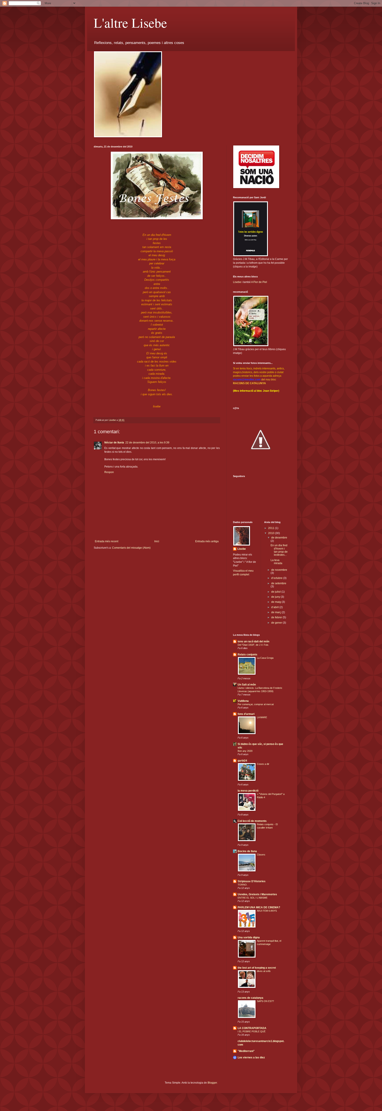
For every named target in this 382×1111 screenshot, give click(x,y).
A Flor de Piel (259, 282)
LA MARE (262, 717)
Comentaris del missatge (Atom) (131, 547)
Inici (156, 541)
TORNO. (242, 884)
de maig (276, 601)
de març (276, 612)
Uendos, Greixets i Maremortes (257, 894)
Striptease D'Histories (251, 881)
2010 (271, 533)
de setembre (278, 583)
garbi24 (242, 760)
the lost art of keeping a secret (257, 967)
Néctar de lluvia (114, 442)
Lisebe (237, 282)
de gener (277, 622)
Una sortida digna (249, 937)
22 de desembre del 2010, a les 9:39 (147, 442)
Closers (261, 854)
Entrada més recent (106, 541)
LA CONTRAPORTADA (252, 1028)
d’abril (275, 607)
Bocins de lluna (247, 851)
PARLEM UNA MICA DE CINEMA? (259, 907)
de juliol (276, 591)
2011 (271, 528)
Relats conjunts (247, 654)
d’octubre (277, 578)
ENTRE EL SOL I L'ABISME (252, 897)
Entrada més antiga (207, 541)
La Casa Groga (265, 658)
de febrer (277, 617)
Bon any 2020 (245, 751)
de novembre (279, 569)
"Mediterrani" (246, 1051)
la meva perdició (248, 790)
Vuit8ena (243, 700)
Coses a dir (263, 764)
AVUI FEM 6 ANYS (267, 910)
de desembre (279, 537)
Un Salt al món (247, 684)
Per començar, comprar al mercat (256, 704)
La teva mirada (276, 562)
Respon (109, 472)
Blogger (212, 1082)
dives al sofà (263, 971)
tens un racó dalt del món (253, 641)
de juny (276, 596)
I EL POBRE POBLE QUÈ (251, 1031)
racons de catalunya (250, 997)
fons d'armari (246, 714)
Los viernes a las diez (251, 1057)
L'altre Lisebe (130, 22)
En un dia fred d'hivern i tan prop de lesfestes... (279, 550)
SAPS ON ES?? (265, 1001)
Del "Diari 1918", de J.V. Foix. (253, 644)
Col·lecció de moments (252, 821)
